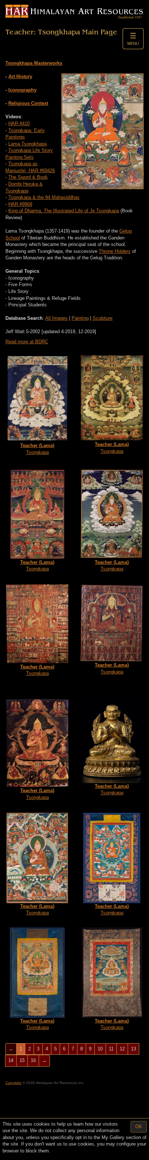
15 (22, 1060)
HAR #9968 (20, 204)
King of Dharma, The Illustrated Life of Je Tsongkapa (63, 210)
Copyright (13, 1083)
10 (100, 1048)
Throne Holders (115, 251)
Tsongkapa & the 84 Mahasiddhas (44, 197)
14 (10, 1060)
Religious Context (28, 103)
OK (138, 1126)
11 (111, 1048)
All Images (56, 318)
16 (33, 1060)
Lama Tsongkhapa (27, 143)
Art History (20, 76)
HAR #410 (19, 123)
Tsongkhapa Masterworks (33, 63)
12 (122, 1048)
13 (133, 1048)
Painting (80, 318)
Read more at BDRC (26, 341)
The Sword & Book (28, 177)
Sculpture (102, 318)
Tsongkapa (37, 449)
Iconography (22, 90)
